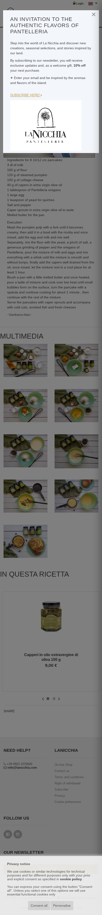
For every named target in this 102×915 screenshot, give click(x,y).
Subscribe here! (25, 95)
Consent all (39, 905)
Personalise (62, 905)
